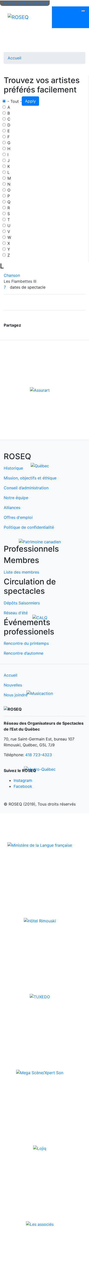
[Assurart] (40, 389)
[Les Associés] (40, 1224)
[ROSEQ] (18, 17)
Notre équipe (16, 497)
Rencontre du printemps (26, 643)
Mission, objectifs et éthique (30, 477)
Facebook (23, 786)
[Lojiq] (39, 1148)
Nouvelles (13, 685)
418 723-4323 (38, 754)
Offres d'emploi (18, 517)
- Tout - (14, 101)
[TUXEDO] (40, 996)
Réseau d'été (16, 612)
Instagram (23, 780)
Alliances (12, 507)
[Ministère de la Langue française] (39, 844)
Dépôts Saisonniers (22, 602)
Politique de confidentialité (29, 527)
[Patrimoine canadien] (40, 541)
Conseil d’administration (26, 487)
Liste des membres (21, 572)
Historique (13, 468)
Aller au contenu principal (24, 3)
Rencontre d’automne (23, 653)
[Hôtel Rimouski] (40, 920)
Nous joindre (15, 694)
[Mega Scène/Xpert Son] (39, 1072)
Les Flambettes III (20, 281)
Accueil (14, 57)
